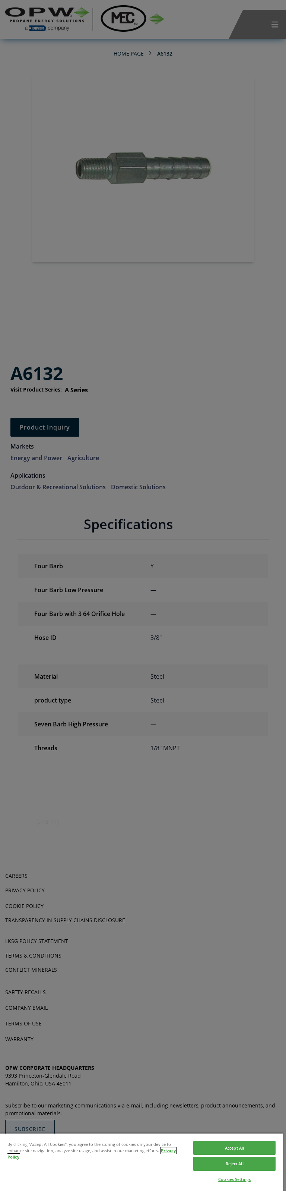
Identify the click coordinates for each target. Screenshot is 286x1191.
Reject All (235, 1163)
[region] (141, 1162)
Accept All (234, 1148)
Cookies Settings (234, 1179)
